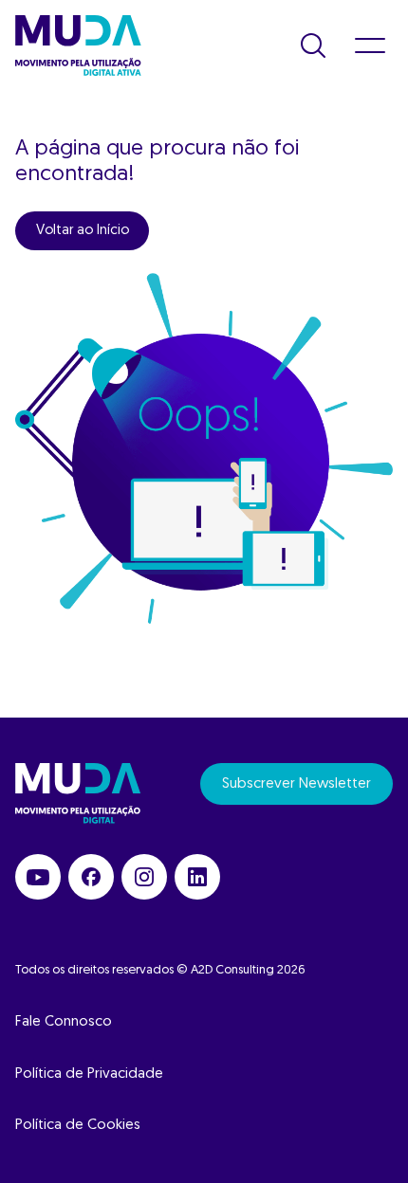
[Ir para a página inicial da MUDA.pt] (78, 45)
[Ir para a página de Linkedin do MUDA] (197, 877)
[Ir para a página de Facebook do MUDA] (91, 877)
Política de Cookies (77, 1126)
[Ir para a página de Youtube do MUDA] (38, 877)
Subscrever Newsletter (296, 784)
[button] (313, 45)
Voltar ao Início (82, 231)
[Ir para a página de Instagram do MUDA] (144, 877)
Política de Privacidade (89, 1074)
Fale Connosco (63, 1022)
